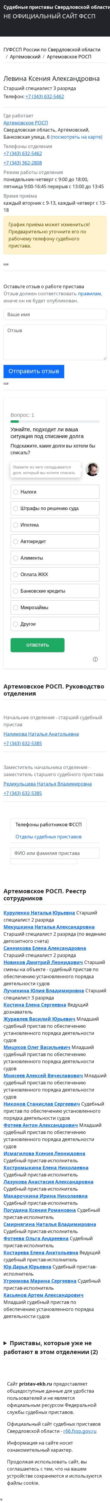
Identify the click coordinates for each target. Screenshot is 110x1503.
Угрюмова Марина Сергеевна (40, 1281)
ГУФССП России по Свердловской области (52, 49)
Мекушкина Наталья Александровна (49, 927)
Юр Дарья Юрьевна (27, 1266)
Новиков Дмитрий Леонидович (43, 962)
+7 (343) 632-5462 (45, 96)
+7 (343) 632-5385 (23, 743)
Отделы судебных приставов (49, 836)
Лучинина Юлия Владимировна (44, 990)
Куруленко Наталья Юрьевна (39, 912)
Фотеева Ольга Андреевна (36, 1238)
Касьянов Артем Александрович (44, 1295)
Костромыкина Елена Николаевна (46, 1167)
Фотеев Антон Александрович (41, 1125)
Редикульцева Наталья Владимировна (48, 784)
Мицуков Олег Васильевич (37, 1047)
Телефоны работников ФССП (49, 824)
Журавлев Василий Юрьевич (39, 1019)
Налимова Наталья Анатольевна (41, 734)
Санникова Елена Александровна (45, 948)
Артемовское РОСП (69, 56)
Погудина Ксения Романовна (40, 1210)
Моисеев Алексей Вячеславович (43, 1075)
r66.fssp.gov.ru (80, 1431)
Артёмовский (25, 56)
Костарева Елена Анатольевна (41, 1252)
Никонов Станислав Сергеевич (42, 1104)
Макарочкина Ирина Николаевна (46, 1196)
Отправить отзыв (34, 371)
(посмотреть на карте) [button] (76, 137)
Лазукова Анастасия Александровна (49, 1182)
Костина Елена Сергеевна (35, 1005)
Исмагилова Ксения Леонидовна (44, 1153)
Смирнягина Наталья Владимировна (50, 1224)
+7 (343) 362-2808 (23, 163)
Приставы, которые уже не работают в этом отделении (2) (51, 1347)
